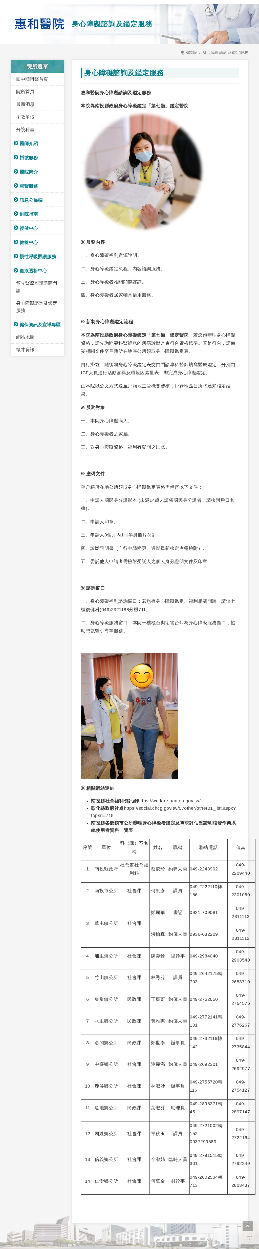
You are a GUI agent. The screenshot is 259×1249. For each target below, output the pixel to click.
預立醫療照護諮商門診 (36, 287)
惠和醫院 (189, 52)
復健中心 (29, 228)
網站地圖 (25, 337)
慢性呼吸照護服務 (38, 256)
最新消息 (25, 104)
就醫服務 (29, 186)
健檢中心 (29, 242)
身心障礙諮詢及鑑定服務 (226, 52)
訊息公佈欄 (31, 200)
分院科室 (25, 129)
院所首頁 (25, 91)
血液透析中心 (33, 270)
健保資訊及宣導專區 (40, 324)
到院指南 (29, 214)
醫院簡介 (29, 171)
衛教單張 (25, 116)
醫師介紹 (29, 143)
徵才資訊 (25, 349)
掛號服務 (29, 157)
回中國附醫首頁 (32, 79)
